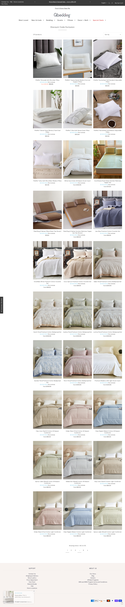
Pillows (70, 20)
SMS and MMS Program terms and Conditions (93, 582)
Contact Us (5, 2)
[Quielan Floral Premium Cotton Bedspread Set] (47, 359)
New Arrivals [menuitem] (37, 20)
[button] (104, 2)
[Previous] (35, 2)
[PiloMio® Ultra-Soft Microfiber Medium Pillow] (47, 159)
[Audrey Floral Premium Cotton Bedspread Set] (77, 310)
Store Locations (19, 2)
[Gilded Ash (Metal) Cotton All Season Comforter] (77, 460)
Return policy (32, 578)
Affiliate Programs (93, 580)
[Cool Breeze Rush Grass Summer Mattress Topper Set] (107, 159)
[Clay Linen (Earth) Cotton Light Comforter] (107, 460)
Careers (92, 578)
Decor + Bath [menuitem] (83, 20)
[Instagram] (7, 597)
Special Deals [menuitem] (98, 20)
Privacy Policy (93, 584)
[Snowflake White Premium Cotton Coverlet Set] (47, 260)
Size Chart (32, 582)
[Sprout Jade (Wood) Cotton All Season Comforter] (47, 460)
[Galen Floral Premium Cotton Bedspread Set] (107, 260)
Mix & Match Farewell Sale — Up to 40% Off (62, 2)
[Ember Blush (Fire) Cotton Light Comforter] (47, 510)
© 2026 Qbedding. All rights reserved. (15, 602)
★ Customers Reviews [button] (1, 305)
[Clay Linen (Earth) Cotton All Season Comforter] (47, 410)
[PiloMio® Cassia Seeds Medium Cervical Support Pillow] (77, 58)
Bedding (49, 20)
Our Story (5, 4)
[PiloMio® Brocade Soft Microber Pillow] (47, 58)
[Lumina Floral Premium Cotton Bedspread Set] (107, 310)
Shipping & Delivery (32, 576)
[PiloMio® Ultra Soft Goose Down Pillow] (77, 109)
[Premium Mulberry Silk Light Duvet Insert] (107, 359)
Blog (93, 576)
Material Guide (32, 584)
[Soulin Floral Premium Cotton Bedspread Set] (47, 310)
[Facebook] (4, 597)
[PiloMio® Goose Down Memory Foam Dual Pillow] (47, 109)
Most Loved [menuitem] (23, 20)
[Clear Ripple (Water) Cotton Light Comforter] (77, 510)
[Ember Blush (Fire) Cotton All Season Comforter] (77, 410)
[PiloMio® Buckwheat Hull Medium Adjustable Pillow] (107, 109)
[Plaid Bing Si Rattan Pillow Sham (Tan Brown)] (47, 210)
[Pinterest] (10, 597)
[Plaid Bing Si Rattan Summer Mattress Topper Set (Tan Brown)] (77, 210)
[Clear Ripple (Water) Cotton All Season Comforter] (107, 410)
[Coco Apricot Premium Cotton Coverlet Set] (77, 260)
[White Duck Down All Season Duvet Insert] (77, 159)
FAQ (11, 2)
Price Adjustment (32, 580)
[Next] (90, 2)
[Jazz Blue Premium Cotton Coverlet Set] (107, 210)
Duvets (60, 20)
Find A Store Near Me (62, 8)
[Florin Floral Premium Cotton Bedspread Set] (77, 359)
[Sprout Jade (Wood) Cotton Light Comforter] (107, 510)
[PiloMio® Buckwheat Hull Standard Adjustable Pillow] (107, 58)
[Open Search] (109, 3)
